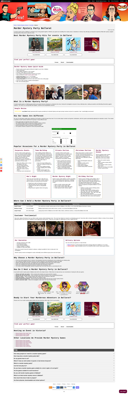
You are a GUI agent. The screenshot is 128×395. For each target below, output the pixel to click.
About (93, 1)
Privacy (64, 384)
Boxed (62, 62)
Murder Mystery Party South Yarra (23, 333)
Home (89, 1)
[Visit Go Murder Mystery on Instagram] (1, 168)
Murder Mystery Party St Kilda (22, 334)
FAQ (109, 1)
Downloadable (69, 62)
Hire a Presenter (115, 1)
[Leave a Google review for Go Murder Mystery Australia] (1, 162)
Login (126, 1)
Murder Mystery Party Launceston (23, 346)
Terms (68, 384)
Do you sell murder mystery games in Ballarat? (27, 373)
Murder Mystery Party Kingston (23, 345)
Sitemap (73, 384)
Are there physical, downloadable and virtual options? (29, 380)
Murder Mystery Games (101, 1)
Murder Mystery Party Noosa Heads (24, 342)
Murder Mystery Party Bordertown (23, 341)
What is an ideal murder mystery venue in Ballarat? (28, 375)
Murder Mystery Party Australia (23, 340)
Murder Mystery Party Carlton (22, 335)
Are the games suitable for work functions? (26, 370)
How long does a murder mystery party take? (26, 356)
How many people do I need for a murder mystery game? (30, 353)
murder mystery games (29, 74)
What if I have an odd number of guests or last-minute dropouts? (32, 361)
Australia (31, 25)
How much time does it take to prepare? (25, 378)
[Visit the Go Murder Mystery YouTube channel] (1, 171)
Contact (122, 1)
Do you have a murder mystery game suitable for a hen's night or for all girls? (36, 368)
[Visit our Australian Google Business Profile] (1, 159)
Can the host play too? (20, 365)
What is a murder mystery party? (23, 363)
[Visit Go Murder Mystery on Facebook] (1, 165)
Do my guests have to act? (21, 358)
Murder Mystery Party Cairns (22, 344)
